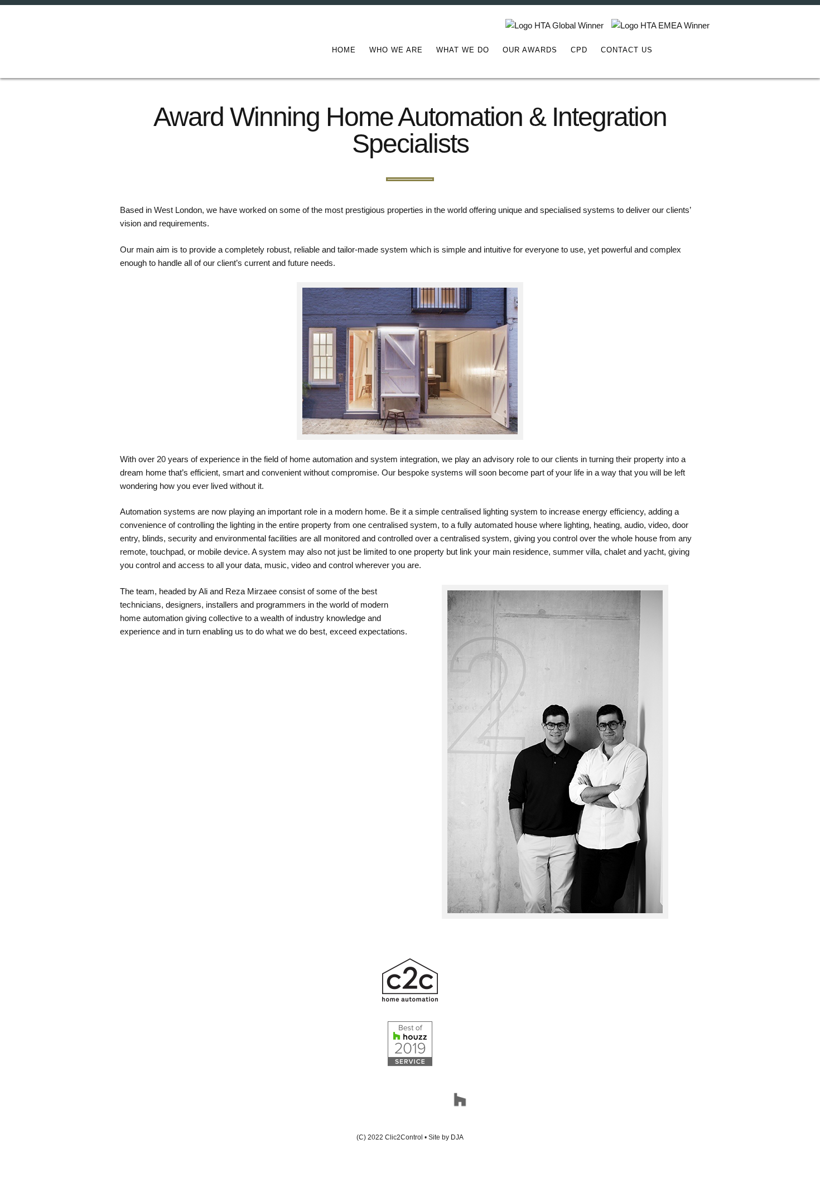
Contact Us (627, 50)
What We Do (462, 50)
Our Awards (530, 50)
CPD (579, 50)
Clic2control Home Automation (139, 42)
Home (344, 50)
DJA (457, 1137)
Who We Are (396, 50)
